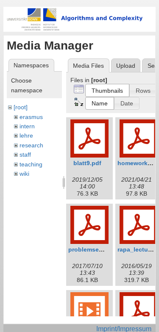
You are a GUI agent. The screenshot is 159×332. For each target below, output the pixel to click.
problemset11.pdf (93, 249)
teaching (31, 164)
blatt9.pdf (87, 163)
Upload (125, 65)
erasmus (31, 116)
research (31, 145)
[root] (21, 107)
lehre (26, 135)
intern (27, 126)
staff (25, 154)
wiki (24, 173)
